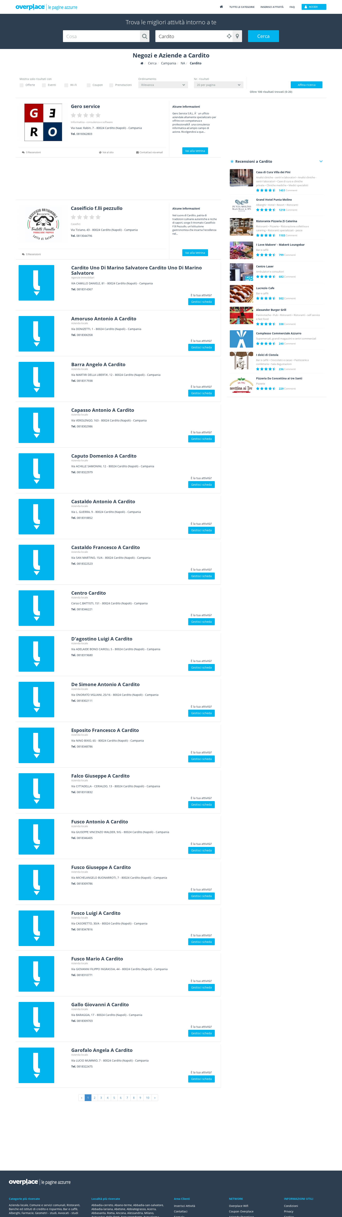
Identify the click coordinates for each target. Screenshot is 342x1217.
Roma (111, 1213)
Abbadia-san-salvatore (148, 1205)
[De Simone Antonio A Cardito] (43, 699)
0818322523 (85, 563)
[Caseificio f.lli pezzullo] (43, 224)
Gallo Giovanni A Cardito (100, 1004)
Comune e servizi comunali (47, 1205)
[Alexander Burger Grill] (241, 315)
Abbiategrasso (136, 1209)
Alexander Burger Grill (271, 310)
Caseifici (75, 224)
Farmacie (28, 1213)
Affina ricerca (306, 85)
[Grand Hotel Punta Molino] (241, 205)
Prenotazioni (123, 85)
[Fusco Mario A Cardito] (43, 974)
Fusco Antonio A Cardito (99, 821)
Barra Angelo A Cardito (98, 364)
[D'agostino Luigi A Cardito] (43, 654)
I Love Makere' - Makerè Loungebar (280, 244)
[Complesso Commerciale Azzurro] (241, 339)
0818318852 (85, 518)
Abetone (119, 1209)
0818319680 (85, 655)
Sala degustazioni (281, 364)
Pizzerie (274, 226)
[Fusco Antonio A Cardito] (43, 837)
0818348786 (85, 746)
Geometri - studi (46, 1213)
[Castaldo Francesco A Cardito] (43, 562)
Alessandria (135, 1213)
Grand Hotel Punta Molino (274, 199)
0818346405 (85, 838)
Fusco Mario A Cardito (97, 958)
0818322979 (85, 472)
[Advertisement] (118, 180)
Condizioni (291, 1206)
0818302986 (85, 426)
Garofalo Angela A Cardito (102, 1050)
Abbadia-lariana (102, 1209)
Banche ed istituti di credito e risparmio (35, 1209)
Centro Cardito (88, 593)
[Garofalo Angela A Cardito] (43, 1065)
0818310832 (85, 792)
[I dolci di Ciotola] (241, 360)
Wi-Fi (73, 85)
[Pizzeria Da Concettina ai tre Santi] (241, 384)
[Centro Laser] (241, 272)
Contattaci (180, 1211)
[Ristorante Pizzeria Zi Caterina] (241, 227)
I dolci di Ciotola (267, 355)
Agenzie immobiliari (82, 277)
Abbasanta (98, 1213)
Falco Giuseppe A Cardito (100, 775)
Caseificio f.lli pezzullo (97, 208)
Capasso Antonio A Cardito (102, 410)
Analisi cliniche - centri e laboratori (276, 177)
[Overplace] (142, 63)
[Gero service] (43, 122)
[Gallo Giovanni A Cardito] (43, 1019)
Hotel (271, 205)
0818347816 (85, 929)
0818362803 (84, 134)
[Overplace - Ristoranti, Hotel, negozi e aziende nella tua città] (46, 7)
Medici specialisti (298, 185)
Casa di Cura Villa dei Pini (273, 172)
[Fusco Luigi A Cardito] (43, 928)
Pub (275, 315)
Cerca (263, 36)
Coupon (98, 85)
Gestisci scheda (201, 302)
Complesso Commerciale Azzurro (278, 333)
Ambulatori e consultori (270, 271)
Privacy (288, 1211)
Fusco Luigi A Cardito (96, 913)
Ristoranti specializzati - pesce (285, 230)
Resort (280, 205)
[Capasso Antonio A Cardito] (43, 425)
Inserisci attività (272, 7)
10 (147, 1097)
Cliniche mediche (276, 185)
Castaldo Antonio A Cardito (103, 501)
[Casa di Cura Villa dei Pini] (241, 178)
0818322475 (85, 1066)
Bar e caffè (262, 250)
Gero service (85, 106)
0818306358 (85, 335)
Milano (148, 1213)
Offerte (30, 85)
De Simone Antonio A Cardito (105, 684)
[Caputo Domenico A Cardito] (43, 471)
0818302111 (85, 701)
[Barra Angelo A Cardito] (43, 379)
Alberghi (261, 205)
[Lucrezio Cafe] (241, 294)
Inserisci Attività (184, 1206)
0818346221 (85, 609)
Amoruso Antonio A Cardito (103, 318)
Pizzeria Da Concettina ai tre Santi (279, 378)
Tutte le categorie (242, 7)
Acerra (151, 1209)
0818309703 (85, 1021)
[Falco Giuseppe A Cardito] (43, 791)
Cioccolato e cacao (281, 360)
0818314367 (85, 289)
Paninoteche (263, 315)
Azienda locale (79, 323)
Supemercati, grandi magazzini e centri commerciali (286, 338)
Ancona (121, 1213)
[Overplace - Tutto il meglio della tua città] (221, 6)
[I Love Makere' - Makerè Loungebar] (241, 250)
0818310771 (85, 975)
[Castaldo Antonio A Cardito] (43, 516)
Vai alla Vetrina (195, 151)
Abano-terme (123, 1205)
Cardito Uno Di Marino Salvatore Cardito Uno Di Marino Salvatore (136, 270)
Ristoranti (292, 205)
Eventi (52, 85)
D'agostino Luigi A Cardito (101, 638)
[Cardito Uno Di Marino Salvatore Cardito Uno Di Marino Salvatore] (43, 283)
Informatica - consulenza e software (92, 122)
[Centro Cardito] (43, 608)
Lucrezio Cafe (265, 288)
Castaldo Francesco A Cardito (105, 547)
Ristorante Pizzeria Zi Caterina (276, 221)
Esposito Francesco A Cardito (105, 730)
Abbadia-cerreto (102, 1205)
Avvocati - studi (68, 1213)
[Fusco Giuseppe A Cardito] (43, 882)
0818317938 (85, 381)
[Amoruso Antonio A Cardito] (43, 334)
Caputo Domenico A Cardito (104, 455)
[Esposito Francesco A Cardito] (43, 745)
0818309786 (85, 883)
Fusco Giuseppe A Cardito (101, 867)
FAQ (292, 7)
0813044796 (84, 236)
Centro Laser (265, 266)
